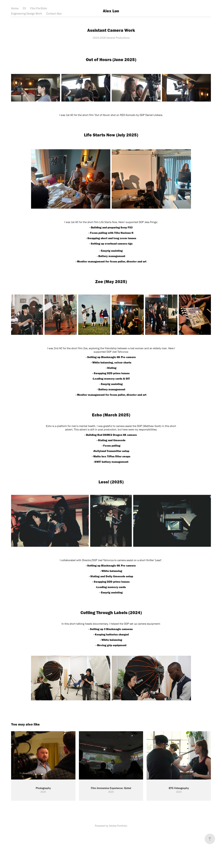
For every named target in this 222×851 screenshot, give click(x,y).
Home (15, 8)
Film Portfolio (38, 8)
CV (24, 8)
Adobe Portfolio (118, 825)
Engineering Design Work (26, 13)
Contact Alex (54, 13)
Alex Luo (111, 10)
